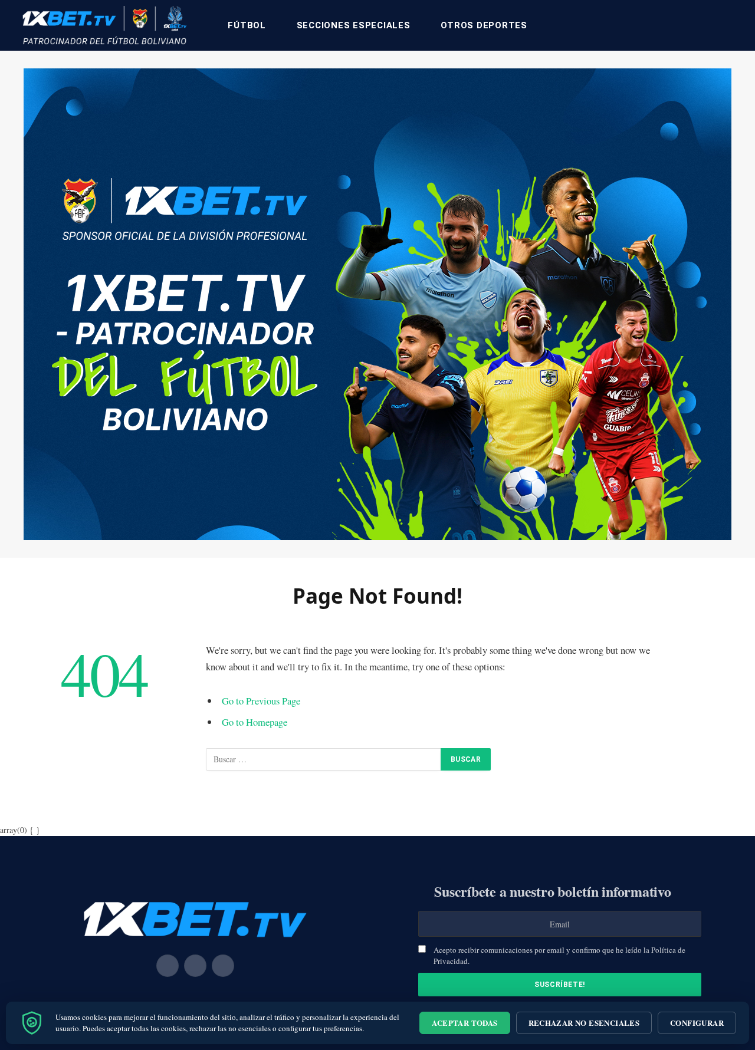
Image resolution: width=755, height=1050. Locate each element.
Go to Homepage (254, 722)
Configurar (697, 1022)
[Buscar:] (324, 759)
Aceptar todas (464, 1022)
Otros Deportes (484, 25)
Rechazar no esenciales (584, 1022)
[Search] (732, 25)
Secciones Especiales (354, 25)
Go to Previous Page (261, 700)
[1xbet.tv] (104, 25)
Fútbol (247, 25)
